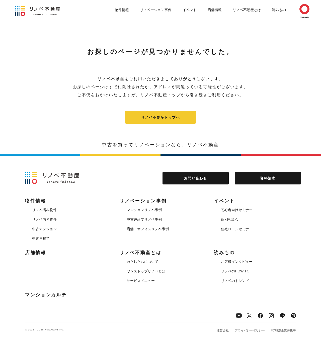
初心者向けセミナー (237, 210)
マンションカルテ (46, 294)
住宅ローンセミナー (237, 229)
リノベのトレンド (235, 280)
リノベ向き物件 (44, 219)
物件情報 (122, 10)
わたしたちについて (142, 261)
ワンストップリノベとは (146, 271)
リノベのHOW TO (235, 271)
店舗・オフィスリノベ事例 (148, 229)
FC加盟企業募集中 (283, 330)
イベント (190, 10)
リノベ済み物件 (44, 210)
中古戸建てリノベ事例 (144, 219)
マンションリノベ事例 (144, 210)
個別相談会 (229, 219)
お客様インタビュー (237, 261)
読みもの (279, 10)
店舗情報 (215, 10)
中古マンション (44, 229)
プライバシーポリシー (250, 330)
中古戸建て (41, 238)
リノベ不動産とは (247, 10)
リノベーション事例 (156, 10)
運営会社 (223, 330)
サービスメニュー (141, 280)
